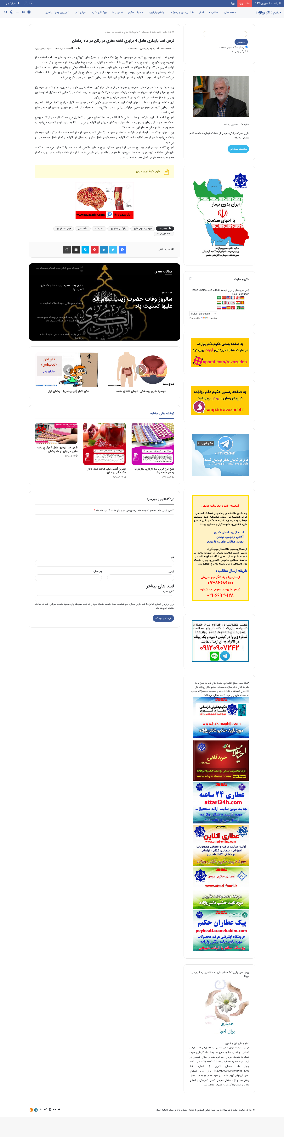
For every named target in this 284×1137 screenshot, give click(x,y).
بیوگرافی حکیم (99, 12)
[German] (242, 298)
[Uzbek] (242, 308)
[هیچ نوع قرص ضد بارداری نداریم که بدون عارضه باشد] (153, 444)
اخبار (201, 12)
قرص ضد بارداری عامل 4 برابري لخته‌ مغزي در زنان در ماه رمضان (57, 449)
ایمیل (171, 571)
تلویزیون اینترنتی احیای (57, 12)
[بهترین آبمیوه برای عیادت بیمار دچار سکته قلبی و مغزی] (104, 444)
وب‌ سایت (97, 571)
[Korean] (233, 303)
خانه (170, 32)
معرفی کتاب (81, 12)
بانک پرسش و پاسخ (183, 12)
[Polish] (219, 308)
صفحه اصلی (230, 12)
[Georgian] (238, 298)
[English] (228, 298)
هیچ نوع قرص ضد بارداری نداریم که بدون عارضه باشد (154, 471)
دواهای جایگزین (157, 12)
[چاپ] (67, 250)
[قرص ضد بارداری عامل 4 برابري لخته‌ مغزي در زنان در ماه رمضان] (56, 433)
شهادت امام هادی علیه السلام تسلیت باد (138, 303)
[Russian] (224, 308)
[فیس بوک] (122, 250)
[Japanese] (228, 303)
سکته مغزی (83, 228)
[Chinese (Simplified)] (224, 298)
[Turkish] (233, 308)
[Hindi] (219, 303)
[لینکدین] (104, 250)
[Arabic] (219, 298)
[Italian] (224, 303)
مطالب (214, 12)
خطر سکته (99, 228)
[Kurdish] (238, 303)
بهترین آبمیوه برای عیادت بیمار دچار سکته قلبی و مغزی (107, 471)
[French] (233, 298)
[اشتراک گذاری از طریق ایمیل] (76, 250)
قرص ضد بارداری (63, 228)
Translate (212, 318)
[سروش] (36, 1110)
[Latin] (242, 303)
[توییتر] (113, 250)
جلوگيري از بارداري (118, 228)
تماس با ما (117, 12)
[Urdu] (238, 308)
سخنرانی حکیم (135, 12)
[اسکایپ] (85, 250)
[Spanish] (228, 308)
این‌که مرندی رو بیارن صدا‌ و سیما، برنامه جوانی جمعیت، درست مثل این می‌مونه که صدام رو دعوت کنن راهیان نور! (177, 3)
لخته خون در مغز (164, 233)
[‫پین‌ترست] (95, 250)
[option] (104, 302)
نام (172, 557)
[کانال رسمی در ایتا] (31, 1110)
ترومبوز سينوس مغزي (142, 228)
